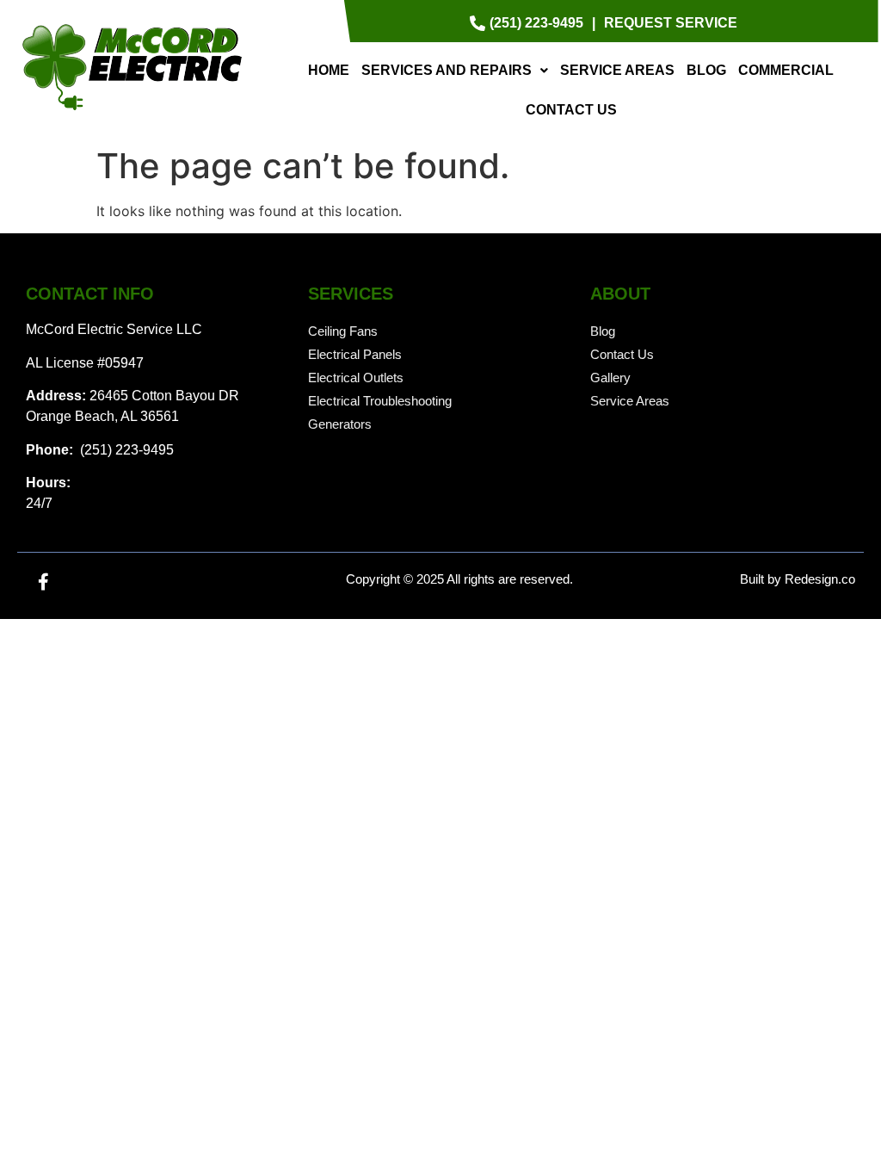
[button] (454, 70)
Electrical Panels (355, 354)
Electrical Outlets (356, 377)
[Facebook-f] (43, 582)
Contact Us (571, 109)
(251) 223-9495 (125, 450)
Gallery (610, 377)
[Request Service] (671, 23)
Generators (340, 424)
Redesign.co (820, 579)
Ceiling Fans (343, 331)
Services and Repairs (446, 70)
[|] (594, 23)
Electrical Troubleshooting (380, 400)
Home (328, 70)
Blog (706, 70)
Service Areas (617, 70)
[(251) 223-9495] (529, 23)
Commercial (786, 70)
